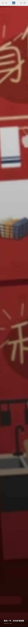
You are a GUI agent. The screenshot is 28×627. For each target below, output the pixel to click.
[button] (3, 3)
